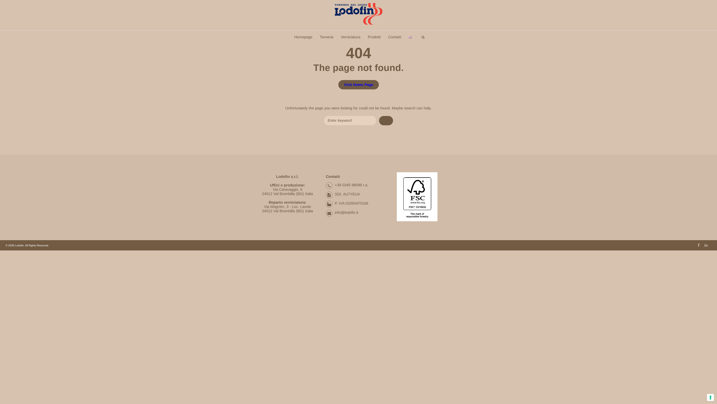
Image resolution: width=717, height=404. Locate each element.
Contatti (394, 37)
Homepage (303, 37)
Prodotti (374, 37)
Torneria (326, 37)
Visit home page (358, 85)
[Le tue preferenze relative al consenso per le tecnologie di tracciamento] (710, 397)
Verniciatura (350, 37)
